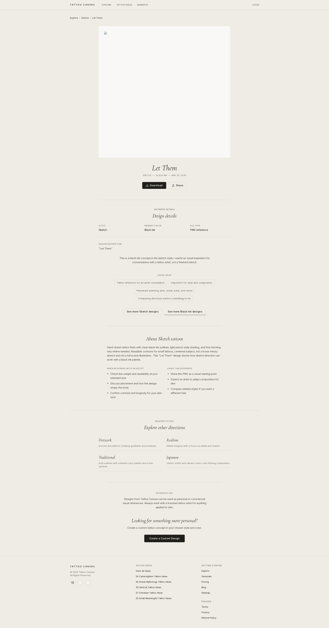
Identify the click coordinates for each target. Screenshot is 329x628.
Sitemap (206, 592)
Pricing (205, 581)
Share (179, 185)
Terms (205, 606)
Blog (204, 587)
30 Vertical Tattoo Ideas (148, 587)
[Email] (72, 582)
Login (255, 5)
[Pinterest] (87, 582)
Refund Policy (209, 617)
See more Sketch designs (143, 311)
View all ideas (143, 570)
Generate (142, 5)
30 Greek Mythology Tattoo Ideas (153, 581)
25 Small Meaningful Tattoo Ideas (154, 598)
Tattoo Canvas (82, 4)
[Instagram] (80, 582)
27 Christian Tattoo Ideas (149, 592)
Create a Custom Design (164, 538)
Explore (107, 5)
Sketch (85, 18)
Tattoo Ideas (124, 5)
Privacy (205, 612)
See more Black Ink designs (185, 311)
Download (156, 185)
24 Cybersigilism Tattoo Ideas (151, 576)
